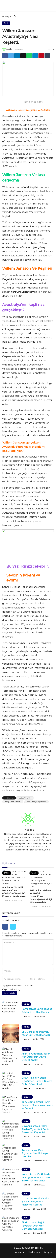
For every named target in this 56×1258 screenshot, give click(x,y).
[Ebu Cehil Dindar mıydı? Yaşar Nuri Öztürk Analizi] (10, 1033)
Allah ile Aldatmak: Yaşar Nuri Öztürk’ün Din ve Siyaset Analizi (36, 1057)
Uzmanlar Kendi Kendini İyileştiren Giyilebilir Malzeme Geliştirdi (36, 1201)
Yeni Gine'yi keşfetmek (36, 802)
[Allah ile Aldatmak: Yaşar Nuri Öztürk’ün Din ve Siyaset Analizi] (10, 1056)
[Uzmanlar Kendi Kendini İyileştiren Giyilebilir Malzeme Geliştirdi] (10, 1201)
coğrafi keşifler (25, 798)
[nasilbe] (4, 49)
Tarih (16, 16)
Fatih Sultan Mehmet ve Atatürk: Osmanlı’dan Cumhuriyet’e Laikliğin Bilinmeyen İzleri (41, 896)
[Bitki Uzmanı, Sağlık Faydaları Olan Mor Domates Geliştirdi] (10, 1225)
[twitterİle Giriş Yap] (13, 930)
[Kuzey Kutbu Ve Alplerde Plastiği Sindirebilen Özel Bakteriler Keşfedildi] (10, 1177)
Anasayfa (6, 16)
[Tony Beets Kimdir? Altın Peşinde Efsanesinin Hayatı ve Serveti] (10, 1105)
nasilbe (9, 49)
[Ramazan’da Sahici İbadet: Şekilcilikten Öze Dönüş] (10, 1010)
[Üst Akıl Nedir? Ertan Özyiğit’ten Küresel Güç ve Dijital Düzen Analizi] (10, 1081)
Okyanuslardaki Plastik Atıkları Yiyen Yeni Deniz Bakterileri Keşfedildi (35, 1129)
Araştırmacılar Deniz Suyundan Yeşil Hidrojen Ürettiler (35, 1153)
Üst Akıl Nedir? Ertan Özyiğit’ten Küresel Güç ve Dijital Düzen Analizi (37, 1081)
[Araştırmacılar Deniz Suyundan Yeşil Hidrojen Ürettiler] (10, 1153)
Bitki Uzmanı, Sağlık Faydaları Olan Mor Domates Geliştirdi (33, 1225)
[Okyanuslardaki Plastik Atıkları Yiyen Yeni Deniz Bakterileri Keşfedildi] (10, 1129)
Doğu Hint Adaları (12, 802)
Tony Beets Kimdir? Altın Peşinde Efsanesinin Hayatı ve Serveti (37, 1105)
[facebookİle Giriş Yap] (6, 930)
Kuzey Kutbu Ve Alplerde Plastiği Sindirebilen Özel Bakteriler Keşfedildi (36, 1177)
